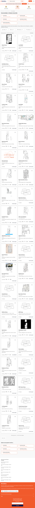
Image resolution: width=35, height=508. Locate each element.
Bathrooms (28, 29)
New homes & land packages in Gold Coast (5, 470)
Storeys (5, 29)
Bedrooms (20, 29)
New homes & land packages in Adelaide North (6, 478)
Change (22, 1)
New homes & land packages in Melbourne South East (5, 475)
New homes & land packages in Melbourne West (5, 462)
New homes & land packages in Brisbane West (6, 465)
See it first (24, 3)
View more (3, 438)
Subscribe (17, 505)
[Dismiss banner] (28, 4)
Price (12, 29)
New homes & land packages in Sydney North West (6, 480)
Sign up (30, 1)
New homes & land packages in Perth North (5, 472)
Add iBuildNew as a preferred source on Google (10, 491)
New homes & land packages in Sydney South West (6, 467)
